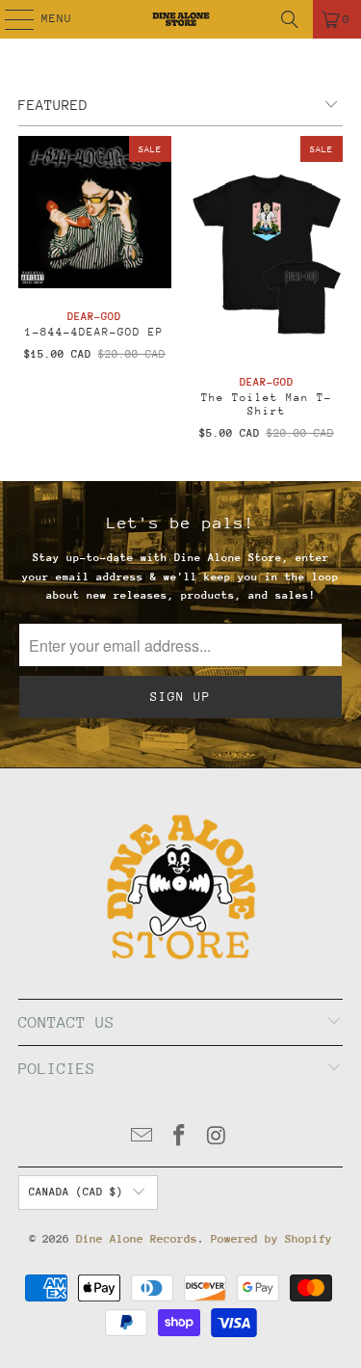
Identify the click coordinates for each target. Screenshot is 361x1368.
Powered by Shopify (271, 1239)
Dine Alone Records (136, 1239)
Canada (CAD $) (76, 1192)
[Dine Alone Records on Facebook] (180, 1138)
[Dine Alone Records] (180, 19)
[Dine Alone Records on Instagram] (216, 1138)
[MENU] (9, 19)
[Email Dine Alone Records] (142, 1138)
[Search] (289, 19)
